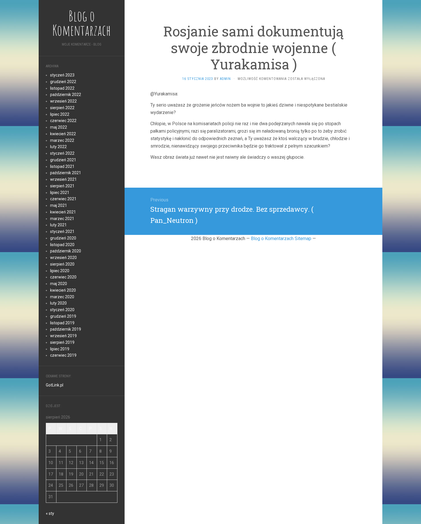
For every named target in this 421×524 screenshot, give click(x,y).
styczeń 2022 (62, 153)
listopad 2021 (62, 166)
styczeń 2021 (62, 231)
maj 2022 (58, 127)
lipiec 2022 (59, 114)
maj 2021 (58, 205)
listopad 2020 (62, 244)
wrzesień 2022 (63, 101)
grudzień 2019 (63, 316)
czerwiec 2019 (63, 355)
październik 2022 (65, 94)
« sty (50, 513)
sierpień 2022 (62, 107)
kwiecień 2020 (63, 290)
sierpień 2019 (62, 342)
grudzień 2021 (63, 160)
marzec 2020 (62, 297)
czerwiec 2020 (63, 277)
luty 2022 (58, 146)
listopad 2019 (62, 323)
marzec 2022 (62, 140)
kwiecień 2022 (63, 134)
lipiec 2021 (59, 192)
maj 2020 (58, 283)
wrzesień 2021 (63, 179)
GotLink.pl (54, 385)
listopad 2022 (62, 88)
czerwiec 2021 (63, 199)
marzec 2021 (62, 218)
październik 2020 (65, 251)
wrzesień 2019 (63, 335)
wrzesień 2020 (63, 257)
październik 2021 (65, 172)
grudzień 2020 (63, 238)
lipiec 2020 (59, 270)
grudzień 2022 (63, 81)
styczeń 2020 (62, 309)
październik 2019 (65, 329)
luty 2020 (58, 303)
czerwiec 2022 (63, 120)
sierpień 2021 (62, 186)
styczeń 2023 (62, 75)
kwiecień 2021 (63, 212)
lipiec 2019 (59, 349)
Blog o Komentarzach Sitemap (281, 238)
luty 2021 (58, 225)
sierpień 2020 (62, 264)
